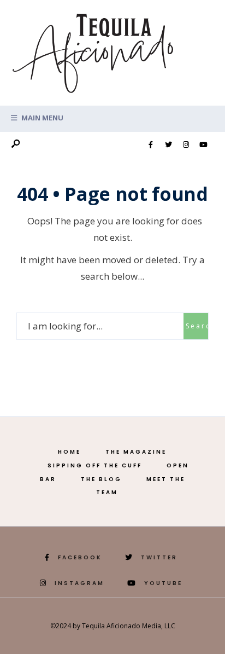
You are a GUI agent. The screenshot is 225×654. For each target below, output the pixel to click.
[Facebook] (150, 145)
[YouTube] (203, 145)
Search (197, 326)
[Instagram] (185, 145)
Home (69, 452)
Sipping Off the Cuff (95, 465)
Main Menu (41, 118)
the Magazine (136, 452)
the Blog (101, 479)
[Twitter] (168, 145)
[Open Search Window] (15, 144)
